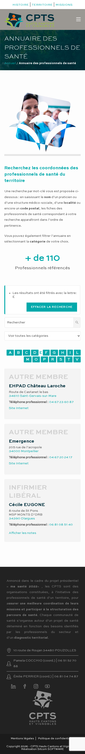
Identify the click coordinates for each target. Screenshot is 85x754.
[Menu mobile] (78, 19)
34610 (14, 396)
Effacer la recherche (52, 307)
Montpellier (30, 451)
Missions (64, 4)
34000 (14, 451)
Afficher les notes (22, 533)
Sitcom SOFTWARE (50, 749)
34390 (14, 518)
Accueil (10, 63)
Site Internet (19, 408)
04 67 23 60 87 (61, 402)
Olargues (28, 518)
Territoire (42, 4)
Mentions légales (22, 738)
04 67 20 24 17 (60, 457)
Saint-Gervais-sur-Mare (38, 396)
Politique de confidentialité (56, 738)
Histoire (20, 4)
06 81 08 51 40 (61, 524)
